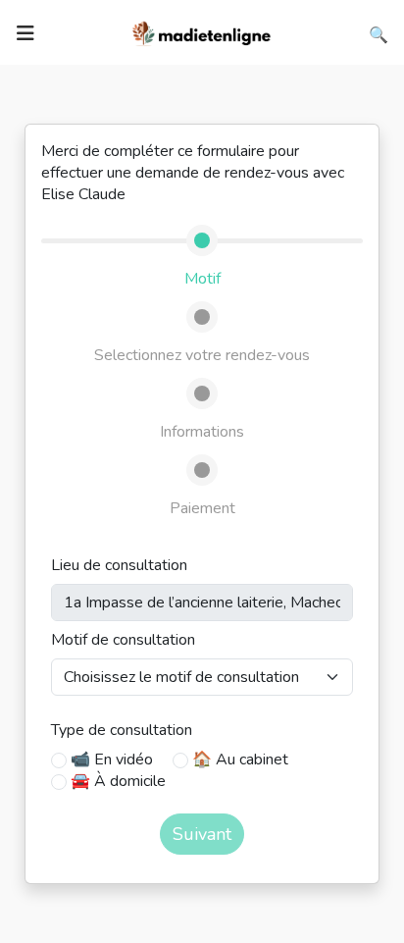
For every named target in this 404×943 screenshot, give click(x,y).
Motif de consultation (123, 640)
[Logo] (202, 31)
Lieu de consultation (119, 565)
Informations (202, 432)
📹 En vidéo (112, 759)
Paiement (202, 508)
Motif (202, 278)
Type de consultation (121, 730)
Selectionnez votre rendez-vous (202, 355)
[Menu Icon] (25, 33)
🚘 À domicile (118, 781)
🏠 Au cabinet (240, 759)
